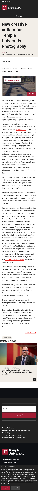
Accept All (5, 488)
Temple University (7, 1)
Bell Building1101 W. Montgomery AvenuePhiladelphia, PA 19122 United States (14, 435)
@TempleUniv (21, 129)
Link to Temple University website (13, 452)
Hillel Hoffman (30, 332)
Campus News (7, 338)
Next (36, 360)
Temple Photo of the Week (14, 259)
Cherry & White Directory (10, 459)
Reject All (15, 488)
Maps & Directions (10, 462)
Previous (1, 360)
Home (3, 52)
